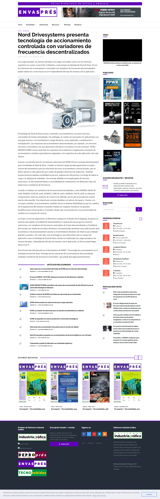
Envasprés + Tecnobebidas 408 (95, 409)
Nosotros (78, 25)
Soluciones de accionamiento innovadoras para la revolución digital (54, 327)
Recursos (55, 25)
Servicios (98, 443)
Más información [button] (99, 495)
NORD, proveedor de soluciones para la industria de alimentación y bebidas (57, 310)
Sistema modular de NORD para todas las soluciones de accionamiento (55, 294)
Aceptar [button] (149, 494)
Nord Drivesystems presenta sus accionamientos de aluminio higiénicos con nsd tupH (60, 335)
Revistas (67, 25)
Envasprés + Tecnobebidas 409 (64, 409)
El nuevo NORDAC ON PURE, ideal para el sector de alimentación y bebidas (56, 277)
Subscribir (123, 195)
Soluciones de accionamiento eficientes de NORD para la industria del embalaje (58, 269)
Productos (26, 31)
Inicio (20, 25)
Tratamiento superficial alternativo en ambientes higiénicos (51, 343)
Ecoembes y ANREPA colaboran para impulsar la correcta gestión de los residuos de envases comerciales (126, 340)
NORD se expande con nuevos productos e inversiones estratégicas (54, 319)
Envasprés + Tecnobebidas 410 (32, 409)
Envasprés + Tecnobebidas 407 (127, 409)
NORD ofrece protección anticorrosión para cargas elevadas (51, 302)
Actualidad (30, 25)
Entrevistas (44, 25)
